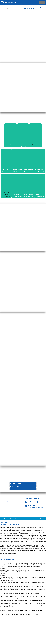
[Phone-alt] (43, 2)
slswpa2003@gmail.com (10, 2)
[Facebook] (40, 2)
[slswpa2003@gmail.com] (2, 2)
